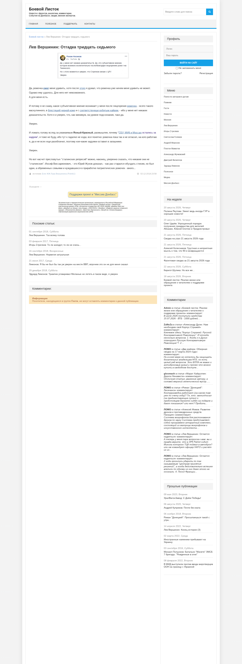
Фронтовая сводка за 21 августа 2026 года (187, 260)
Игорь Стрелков (171, 131)
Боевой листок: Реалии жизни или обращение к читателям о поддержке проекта (184, 282)
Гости (166, 108)
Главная (33, 24)
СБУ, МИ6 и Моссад (130, 132)
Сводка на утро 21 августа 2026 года (183, 238)
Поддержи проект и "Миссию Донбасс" (93, 194)
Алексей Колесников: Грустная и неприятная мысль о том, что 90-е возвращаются (188, 249)
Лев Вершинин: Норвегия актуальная (49, 254)
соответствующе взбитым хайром (99, 110)
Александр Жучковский (174, 154)
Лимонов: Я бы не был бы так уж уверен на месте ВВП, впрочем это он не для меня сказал (78, 264)
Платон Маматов (172, 148)
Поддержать (70, 24)
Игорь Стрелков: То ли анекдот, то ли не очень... (55, 245)
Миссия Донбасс (171, 183)
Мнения (167, 120)
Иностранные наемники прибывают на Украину (185, 540)
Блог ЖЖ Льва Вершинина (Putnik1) (58, 174)
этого (82, 88)
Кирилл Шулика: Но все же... (179, 270)
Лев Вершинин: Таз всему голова (47, 235)
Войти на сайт (188, 63)
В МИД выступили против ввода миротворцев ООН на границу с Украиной (188, 565)
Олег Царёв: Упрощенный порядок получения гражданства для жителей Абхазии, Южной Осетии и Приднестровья (187, 226)
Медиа (167, 177)
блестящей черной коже (61, 110)
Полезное (50, 24)
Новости (168, 114)
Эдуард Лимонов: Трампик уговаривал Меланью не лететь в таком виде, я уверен (73, 274)
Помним (167, 102)
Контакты (89, 24)
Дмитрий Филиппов (173, 160)
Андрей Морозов (172, 143)
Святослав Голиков (173, 137)
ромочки (131, 105)
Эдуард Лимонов (172, 166)
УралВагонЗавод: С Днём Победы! (182, 498)
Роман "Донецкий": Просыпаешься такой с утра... (187, 518)
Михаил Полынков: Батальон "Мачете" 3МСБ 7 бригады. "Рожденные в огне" (188, 553)
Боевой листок (36, 37)
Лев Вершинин (171, 125)
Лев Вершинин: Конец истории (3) (182, 529)
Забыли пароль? (173, 73)
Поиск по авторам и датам (176, 97)
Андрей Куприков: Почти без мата (182, 507)
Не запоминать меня (190, 68)
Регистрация (206, 73)
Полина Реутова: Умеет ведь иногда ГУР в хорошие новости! (186, 212)
